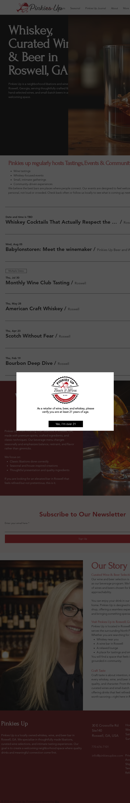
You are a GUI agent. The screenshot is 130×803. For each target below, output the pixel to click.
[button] (65, 424)
